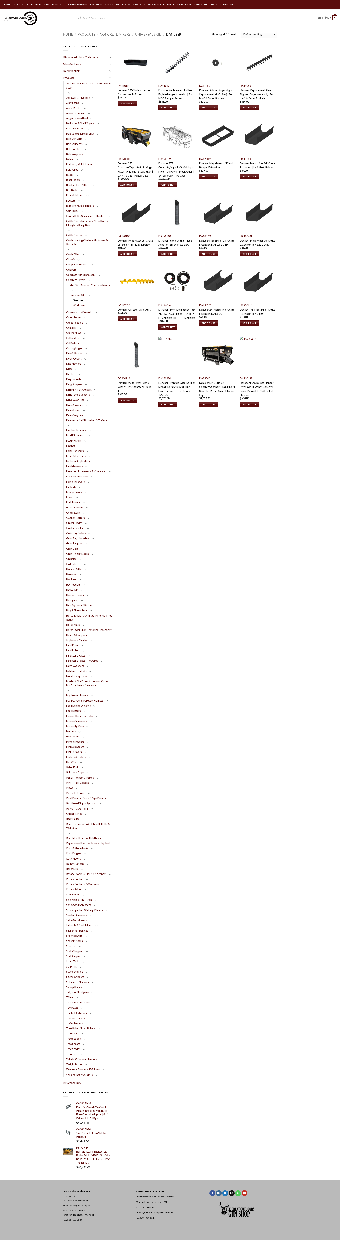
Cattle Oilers (73, 254)
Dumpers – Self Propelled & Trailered (87, 420)
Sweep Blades (74, 987)
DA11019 (123, 85)
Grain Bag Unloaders (77, 538)
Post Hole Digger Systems (81, 803)
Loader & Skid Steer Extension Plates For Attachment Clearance (87, 683)
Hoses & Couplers (76, 635)
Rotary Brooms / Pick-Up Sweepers (86, 873)
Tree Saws (72, 1033)
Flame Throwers (75, 481)
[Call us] (238, 1193)
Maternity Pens (75, 726)
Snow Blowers (74, 935)
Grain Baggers (74, 543)
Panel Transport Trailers (80, 777)
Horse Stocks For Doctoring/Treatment (89, 629)
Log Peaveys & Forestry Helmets (84, 700)
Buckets (70, 200)
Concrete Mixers (115, 34)
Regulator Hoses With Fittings (83, 837)
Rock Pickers (73, 858)
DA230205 (205, 305)
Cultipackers (73, 338)
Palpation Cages (75, 772)
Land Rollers (73, 650)
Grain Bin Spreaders (77, 553)
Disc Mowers (73, 363)
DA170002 (164, 158)
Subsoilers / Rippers (77, 981)
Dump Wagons (74, 415)
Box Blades (72, 190)
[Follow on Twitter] (225, 1193)
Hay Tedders (73, 584)
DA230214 (124, 378)
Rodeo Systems (75, 863)
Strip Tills (71, 966)
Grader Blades (74, 522)
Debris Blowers (75, 353)
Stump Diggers (74, 971)
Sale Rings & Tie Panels (79, 899)
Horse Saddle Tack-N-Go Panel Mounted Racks (89, 617)
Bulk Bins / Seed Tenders (80, 205)
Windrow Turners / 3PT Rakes (83, 1069)
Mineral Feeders (75, 741)
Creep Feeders (74, 322)
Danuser (78, 300)
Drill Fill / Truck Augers (79, 389)
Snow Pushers (74, 940)
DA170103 (124, 236)
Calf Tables (72, 210)
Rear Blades (73, 818)
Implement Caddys (76, 640)
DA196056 (164, 305)
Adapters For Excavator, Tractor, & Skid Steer (88, 85)
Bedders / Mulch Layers (79, 164)
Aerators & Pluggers (78, 97)
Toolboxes (72, 1007)
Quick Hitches (74, 813)
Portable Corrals (75, 793)
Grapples (71, 558)
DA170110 (164, 236)
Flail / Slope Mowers (77, 476)
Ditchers (71, 373)
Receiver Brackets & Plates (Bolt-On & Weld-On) (88, 826)
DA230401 (205, 378)
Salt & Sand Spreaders (78, 904)
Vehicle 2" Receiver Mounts (81, 1059)
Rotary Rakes (73, 889)
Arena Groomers (76, 113)
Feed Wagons (74, 440)
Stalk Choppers (75, 951)
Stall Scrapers (74, 956)
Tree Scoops (73, 1038)
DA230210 (246, 305)
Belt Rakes (72, 169)
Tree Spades (73, 1048)
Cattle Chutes (74, 235)
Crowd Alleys (73, 332)
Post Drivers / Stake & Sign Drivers (86, 798)
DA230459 (246, 378)
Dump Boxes (73, 410)
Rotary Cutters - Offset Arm (82, 884)
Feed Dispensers (75, 435)
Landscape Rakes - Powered (82, 660)
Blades (70, 174)
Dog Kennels (73, 379)
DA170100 (246, 158)
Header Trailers (75, 594)
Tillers (69, 997)
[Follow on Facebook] (212, 1193)
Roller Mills (72, 868)
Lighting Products (76, 670)
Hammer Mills (73, 569)
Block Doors (73, 179)
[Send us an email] (232, 1193)
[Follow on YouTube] (244, 1193)
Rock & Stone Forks (77, 848)
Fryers (70, 497)
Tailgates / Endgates (77, 992)
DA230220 (164, 378)
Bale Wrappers (74, 154)
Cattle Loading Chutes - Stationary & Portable (87, 242)
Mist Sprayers (74, 751)
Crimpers (71, 327)
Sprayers (71, 946)
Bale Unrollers (74, 149)
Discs (69, 368)
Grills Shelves (73, 564)
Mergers (71, 731)
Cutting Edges (74, 348)
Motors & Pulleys (76, 757)
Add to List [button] (127, 103)
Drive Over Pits (75, 399)
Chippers (71, 269)
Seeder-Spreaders (76, 915)
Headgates (72, 600)
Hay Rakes (72, 579)
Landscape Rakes (75, 655)
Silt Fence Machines (77, 930)
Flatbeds (71, 486)
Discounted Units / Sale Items (80, 57)
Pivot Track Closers (77, 782)
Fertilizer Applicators (78, 461)
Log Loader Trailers (77, 695)
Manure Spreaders (76, 721)
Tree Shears (73, 1043)
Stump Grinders (75, 976)
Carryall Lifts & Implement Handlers (86, 215)
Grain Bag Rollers (76, 533)
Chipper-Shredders (77, 264)
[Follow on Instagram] (219, 1193)
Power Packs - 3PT (77, 808)
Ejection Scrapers (76, 430)
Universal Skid (148, 34)
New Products (71, 70)
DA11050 (204, 85)
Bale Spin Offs (74, 138)
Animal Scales (73, 107)
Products (86, 34)
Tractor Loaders (75, 1018)
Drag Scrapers (74, 384)
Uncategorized (72, 1082)
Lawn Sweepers (75, 665)
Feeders (70, 445)
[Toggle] (110, 57)
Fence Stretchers (76, 455)
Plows (69, 787)
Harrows (71, 574)
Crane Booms (74, 317)
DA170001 (124, 158)
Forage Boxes (74, 492)
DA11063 (245, 85)
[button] (327, 18)
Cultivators (72, 343)
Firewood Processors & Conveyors (86, 471)
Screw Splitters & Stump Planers (84, 910)
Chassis (70, 259)
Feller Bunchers (75, 450)
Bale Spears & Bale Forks (80, 133)
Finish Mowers (74, 466)
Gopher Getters (75, 517)
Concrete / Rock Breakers (81, 274)
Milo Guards (73, 736)
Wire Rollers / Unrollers (79, 1074)
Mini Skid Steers (75, 746)
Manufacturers (72, 64)
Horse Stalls (73, 624)
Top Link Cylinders (76, 1012)
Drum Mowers (74, 404)
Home (68, 34)
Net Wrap (71, 762)
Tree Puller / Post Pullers (80, 1028)
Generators (73, 512)
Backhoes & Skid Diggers (80, 123)
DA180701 (246, 236)
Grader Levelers (75, 528)
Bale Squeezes (74, 143)
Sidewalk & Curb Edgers (79, 925)
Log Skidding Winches (78, 705)
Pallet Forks (73, 767)
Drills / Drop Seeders (78, 394)
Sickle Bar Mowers (76, 920)
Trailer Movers (74, 1023)
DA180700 (205, 236)
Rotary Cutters (75, 879)
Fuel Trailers (73, 502)
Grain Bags (72, 548)
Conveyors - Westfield (79, 312)
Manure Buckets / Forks (79, 715)
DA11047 (163, 85)
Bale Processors (75, 128)
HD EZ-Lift (72, 589)
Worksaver (79, 305)
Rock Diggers (73, 853)
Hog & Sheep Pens (76, 610)
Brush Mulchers (75, 195)
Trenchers (72, 1054)
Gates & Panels (75, 507)
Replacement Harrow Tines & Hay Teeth (88, 843)
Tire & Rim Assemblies (78, 1002)
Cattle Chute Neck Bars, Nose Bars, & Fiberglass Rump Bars (87, 223)
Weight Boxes (74, 1064)
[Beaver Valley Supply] (20, 18)
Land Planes (73, 645)
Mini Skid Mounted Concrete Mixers (90, 285)
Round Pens (73, 894)
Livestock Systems (76, 676)
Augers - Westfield (77, 118)
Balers (69, 159)
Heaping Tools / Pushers (80, 605)
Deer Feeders (74, 358)
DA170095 (205, 158)
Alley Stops (72, 102)
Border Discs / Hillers (78, 184)
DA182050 (124, 305)
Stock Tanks (73, 961)
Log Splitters (73, 710)
